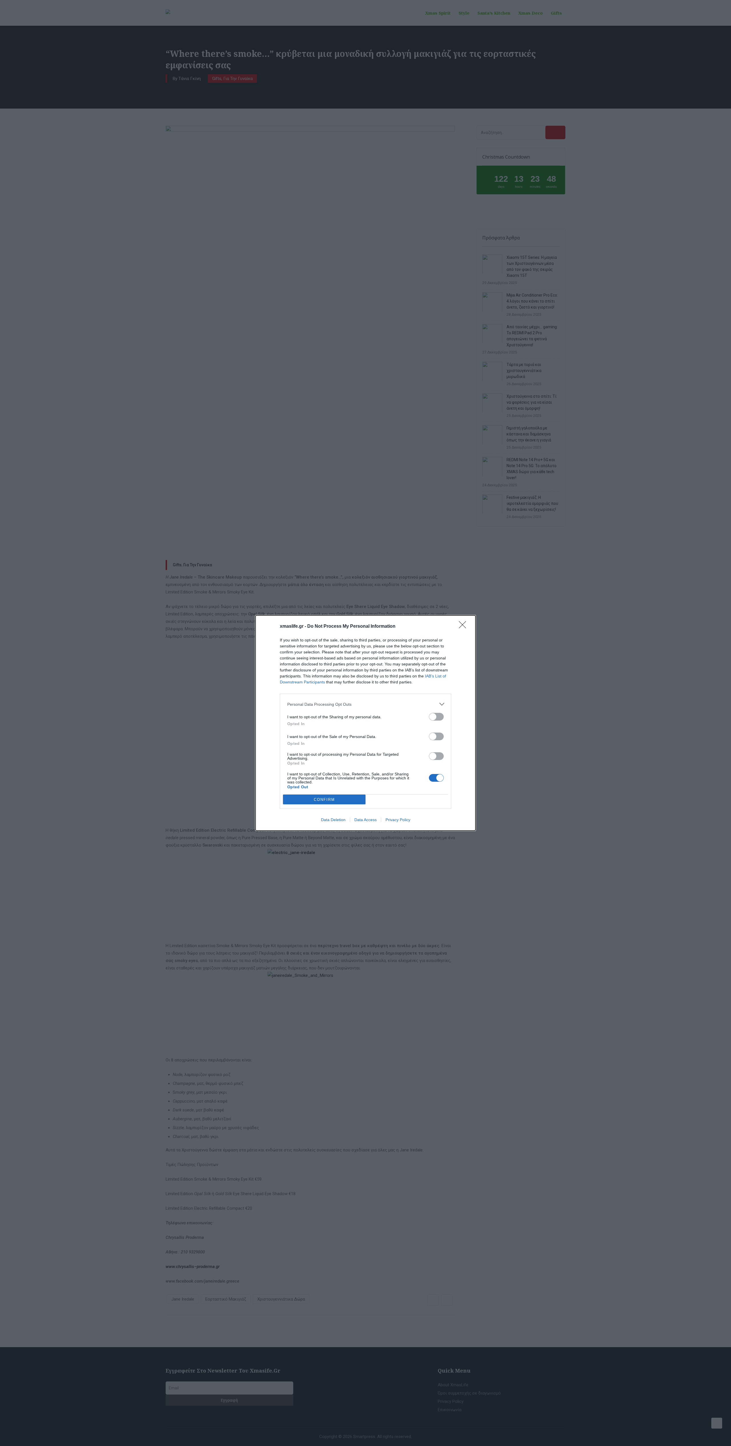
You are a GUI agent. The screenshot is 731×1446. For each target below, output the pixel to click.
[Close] (464, 626)
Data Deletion (333, 819)
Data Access (365, 819)
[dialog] (365, 723)
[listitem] (365, 704)
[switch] (436, 717)
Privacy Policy (397, 819)
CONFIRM (324, 799)
